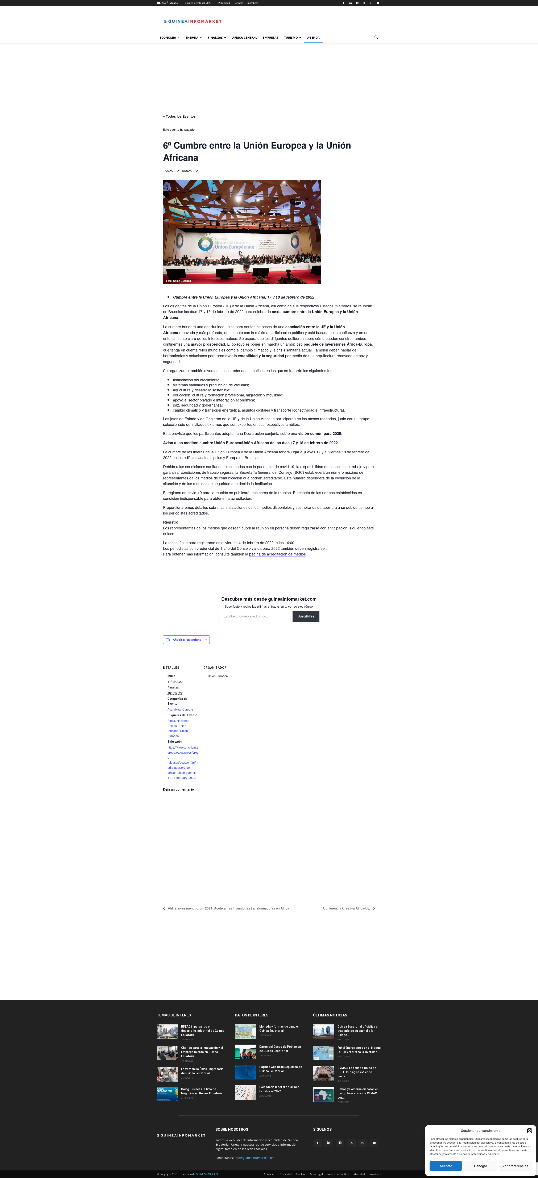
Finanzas (215, 37)
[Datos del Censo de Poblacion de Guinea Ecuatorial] (245, 1052)
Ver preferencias (515, 1166)
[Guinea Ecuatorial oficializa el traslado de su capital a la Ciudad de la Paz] (323, 1031)
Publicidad (224, 2)
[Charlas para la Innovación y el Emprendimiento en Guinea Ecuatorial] (167, 1053)
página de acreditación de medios (277, 554)
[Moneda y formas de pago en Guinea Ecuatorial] (245, 1031)
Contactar (270, 1174)
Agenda (313, 37)
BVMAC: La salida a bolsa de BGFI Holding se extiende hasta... (357, 1072)
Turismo (291, 37)
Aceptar (446, 1166)
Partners (238, 2)
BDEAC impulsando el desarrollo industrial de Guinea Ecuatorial (202, 1031)
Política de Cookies (338, 1174)
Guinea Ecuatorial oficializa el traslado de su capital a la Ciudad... (358, 1031)
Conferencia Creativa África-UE (347, 908)
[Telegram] (357, 3)
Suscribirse (306, 616)
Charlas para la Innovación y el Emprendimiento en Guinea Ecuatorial (202, 1052)
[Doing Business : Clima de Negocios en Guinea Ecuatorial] (167, 1094)
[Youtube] (378, 3)
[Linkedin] (350, 3)
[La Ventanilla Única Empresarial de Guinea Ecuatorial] (167, 1074)
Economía (168, 37)
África (171, 721)
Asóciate (300, 1174)
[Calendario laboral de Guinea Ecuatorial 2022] (245, 1092)
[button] (529, 1131)
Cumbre (187, 709)
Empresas (270, 37)
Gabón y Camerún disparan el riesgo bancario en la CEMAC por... (358, 1093)
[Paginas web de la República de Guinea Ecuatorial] (245, 1072)
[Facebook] (343, 3)
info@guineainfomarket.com (254, 1158)
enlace (168, 533)
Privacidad (359, 1174)
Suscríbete (252, 2)
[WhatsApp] (371, 3)
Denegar (480, 1166)
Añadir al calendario (187, 639)
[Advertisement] (269, 82)
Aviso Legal (316, 1174)
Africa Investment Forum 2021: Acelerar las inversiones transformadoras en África (228, 908)
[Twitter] (364, 3)
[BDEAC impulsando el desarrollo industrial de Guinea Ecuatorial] (167, 1031)
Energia (192, 37)
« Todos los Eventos (179, 116)
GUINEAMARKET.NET (208, 1174)
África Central (244, 37)
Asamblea (174, 709)
